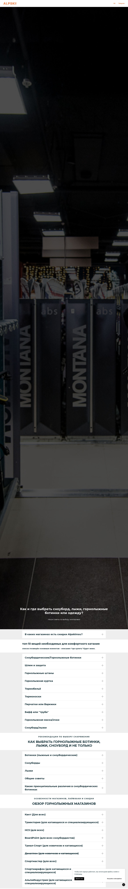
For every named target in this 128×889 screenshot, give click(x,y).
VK (114, 3)
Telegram (121, 3)
